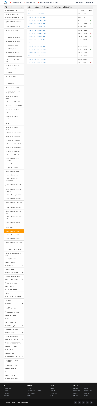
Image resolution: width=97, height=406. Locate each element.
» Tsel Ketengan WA (10, 49)
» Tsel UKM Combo (10, 76)
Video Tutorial (31, 393)
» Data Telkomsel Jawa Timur (13, 207)
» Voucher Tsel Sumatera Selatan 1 (12, 97)
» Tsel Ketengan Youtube (12, 52)
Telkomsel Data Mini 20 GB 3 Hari (37, 56)
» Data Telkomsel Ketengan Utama (13, 22)
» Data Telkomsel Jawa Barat (13, 198)
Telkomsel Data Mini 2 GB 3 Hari (36, 23)
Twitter (6, 391)
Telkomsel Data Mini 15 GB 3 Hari (37, 59)
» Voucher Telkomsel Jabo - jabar (13, 254)
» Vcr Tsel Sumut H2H (11, 246)
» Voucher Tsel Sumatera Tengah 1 (12, 117)
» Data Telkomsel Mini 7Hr (12, 238)
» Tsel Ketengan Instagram (12, 41)
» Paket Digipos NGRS (11, 30)
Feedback (29, 395)
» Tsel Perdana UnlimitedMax (13, 56)
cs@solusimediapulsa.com (49, 3)
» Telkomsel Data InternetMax (13, 105)
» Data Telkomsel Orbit (11, 175)
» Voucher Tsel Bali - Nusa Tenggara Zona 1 (12, 92)
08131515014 (17, 3)
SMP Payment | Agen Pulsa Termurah (18, 402)
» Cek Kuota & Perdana (11, 167)
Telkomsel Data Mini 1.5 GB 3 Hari (37, 20)
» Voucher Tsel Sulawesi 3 (12, 102)
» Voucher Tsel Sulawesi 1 (12, 155)
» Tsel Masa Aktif (10, 80)
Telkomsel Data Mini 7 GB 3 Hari (36, 46)
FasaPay (86, 393)
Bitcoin (86, 395)
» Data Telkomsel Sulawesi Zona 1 (12, 223)
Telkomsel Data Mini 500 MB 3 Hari (37, 14)
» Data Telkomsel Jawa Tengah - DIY (13, 203)
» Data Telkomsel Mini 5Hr (12, 235)
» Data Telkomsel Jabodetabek (13, 195)
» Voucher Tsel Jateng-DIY (12, 65)
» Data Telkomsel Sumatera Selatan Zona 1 (13, 190)
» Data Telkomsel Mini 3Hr (12, 231)
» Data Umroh (9, 227)
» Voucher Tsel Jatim (11, 69)
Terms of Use (53, 391)
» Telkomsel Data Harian (12, 109)
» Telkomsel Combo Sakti (12, 87)
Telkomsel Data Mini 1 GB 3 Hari (36, 17)
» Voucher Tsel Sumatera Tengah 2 (12, 122)
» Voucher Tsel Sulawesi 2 (12, 151)
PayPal (86, 388)
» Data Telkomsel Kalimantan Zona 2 (13, 217)
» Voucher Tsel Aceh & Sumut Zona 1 (13, 60)
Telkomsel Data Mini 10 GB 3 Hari (37, 49)
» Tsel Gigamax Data (11, 34)
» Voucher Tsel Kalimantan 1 (13, 140)
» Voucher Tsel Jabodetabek (13, 133)
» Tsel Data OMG (10, 83)
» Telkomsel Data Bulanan (12, 113)
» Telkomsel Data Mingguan (13, 249)
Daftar (90, 3)
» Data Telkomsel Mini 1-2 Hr (13, 26)
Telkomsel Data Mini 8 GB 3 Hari (36, 43)
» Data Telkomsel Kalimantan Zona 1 (13, 212)
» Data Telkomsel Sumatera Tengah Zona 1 (13, 185)
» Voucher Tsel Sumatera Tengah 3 (12, 128)
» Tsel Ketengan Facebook (12, 37)
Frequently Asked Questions (34, 391)
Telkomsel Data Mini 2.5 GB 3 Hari (37, 27)
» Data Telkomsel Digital (12, 171)
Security (52, 395)
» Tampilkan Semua (10, 259)
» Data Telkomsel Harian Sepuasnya (12, 159)
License (52, 388)
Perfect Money (88, 391)
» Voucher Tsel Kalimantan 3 (13, 147)
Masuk (81, 3)
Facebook (6, 393)
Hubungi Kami (30, 388)
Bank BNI (75, 393)
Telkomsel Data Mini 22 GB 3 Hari (37, 62)
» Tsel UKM (8, 72)
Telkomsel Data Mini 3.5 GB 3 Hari (37, 33)
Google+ (6, 395)
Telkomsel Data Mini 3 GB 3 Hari (36, 30)
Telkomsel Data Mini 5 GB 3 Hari (36, 40)
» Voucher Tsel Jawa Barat (12, 136)
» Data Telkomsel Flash (11, 164)
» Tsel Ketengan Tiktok (11, 45)
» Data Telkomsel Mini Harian (13, 242)
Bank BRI (75, 395)
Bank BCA (75, 388)
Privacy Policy (53, 393)
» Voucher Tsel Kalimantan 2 (13, 144)
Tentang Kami (7, 388)
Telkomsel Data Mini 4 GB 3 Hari (36, 36)
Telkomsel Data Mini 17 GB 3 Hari (37, 53)
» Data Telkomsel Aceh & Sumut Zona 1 (12, 179)
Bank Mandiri (76, 391)
